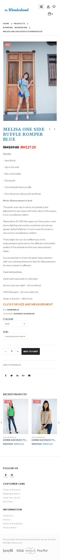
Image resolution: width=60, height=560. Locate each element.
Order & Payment (11, 489)
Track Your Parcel (11, 497)
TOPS (4, 437)
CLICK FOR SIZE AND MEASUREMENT (28, 304)
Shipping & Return (11, 493)
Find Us (6, 519)
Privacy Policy (9, 527)
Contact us (8, 515)
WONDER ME (28, 314)
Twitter (11, 375)
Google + (23, 375)
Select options (23, 404)
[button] (12, 365)
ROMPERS (18, 314)
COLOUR (8, 319)
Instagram (12, 475)
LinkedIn (17, 375)
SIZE (5, 331)
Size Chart (8, 501)
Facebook (5, 375)
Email (29, 375)
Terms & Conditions (13, 523)
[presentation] (7, 81)
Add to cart (30, 351)
